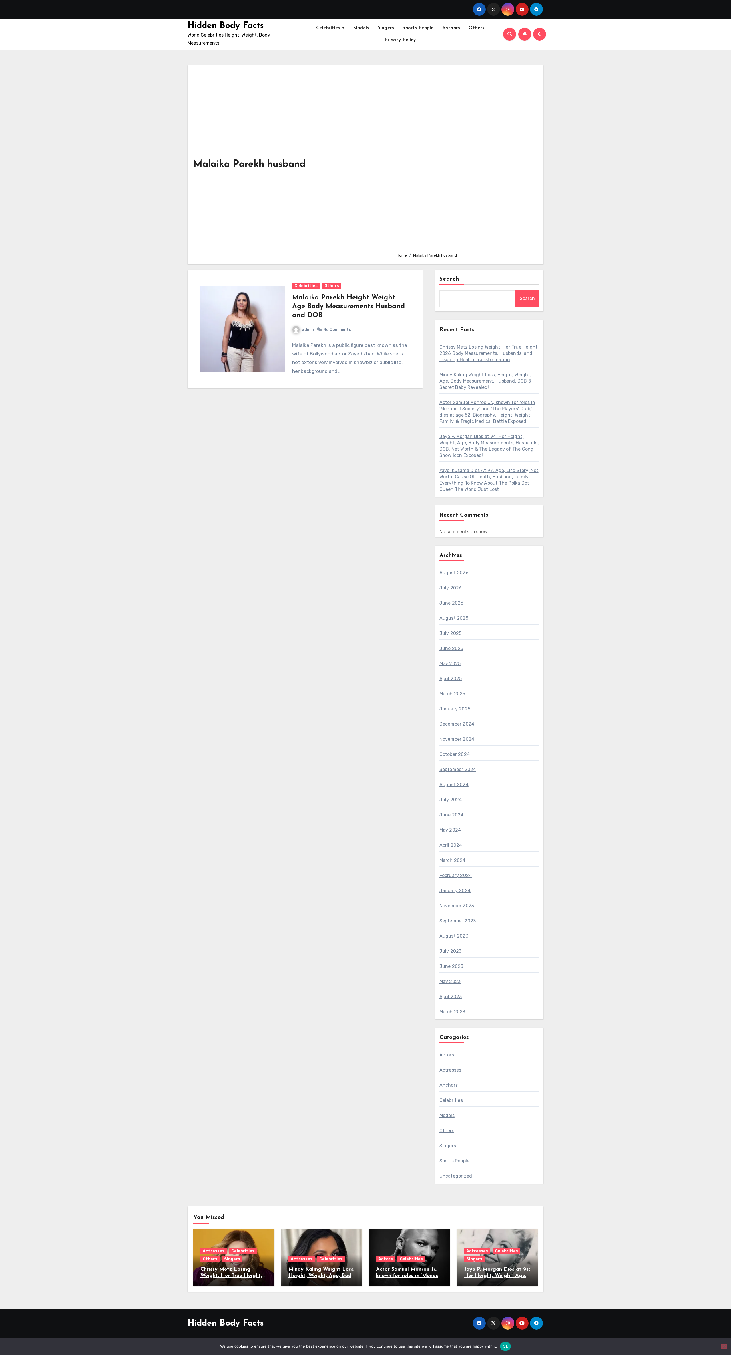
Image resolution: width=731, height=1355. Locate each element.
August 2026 (454, 572)
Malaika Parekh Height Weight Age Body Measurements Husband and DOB (348, 306)
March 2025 (452, 693)
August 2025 (453, 618)
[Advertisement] (465, 159)
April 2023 (450, 996)
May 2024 (450, 830)
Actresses (450, 1070)
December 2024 (457, 724)
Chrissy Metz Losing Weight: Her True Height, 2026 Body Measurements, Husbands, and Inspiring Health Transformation (489, 353)
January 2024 (455, 890)
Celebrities (329, 28)
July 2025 (450, 633)
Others (476, 28)
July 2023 (450, 951)
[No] (724, 1346)
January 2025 (454, 709)
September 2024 (457, 769)
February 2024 (455, 875)
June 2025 (451, 648)
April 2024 (450, 845)
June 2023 (451, 966)
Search (449, 279)
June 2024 (451, 815)
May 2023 (450, 981)
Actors (446, 1055)
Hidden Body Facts (226, 25)
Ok (505, 1346)
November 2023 (456, 905)
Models (361, 28)
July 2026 (450, 588)
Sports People (418, 28)
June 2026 (451, 603)
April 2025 (450, 678)
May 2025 (450, 663)
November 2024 (457, 739)
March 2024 (452, 860)
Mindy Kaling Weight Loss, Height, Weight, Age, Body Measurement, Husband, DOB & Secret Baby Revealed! (485, 381)
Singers (386, 28)
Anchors (451, 28)
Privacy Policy (400, 40)
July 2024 (450, 799)
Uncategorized (455, 1176)
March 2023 (452, 1011)
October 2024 (454, 754)
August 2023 (453, 936)
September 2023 (457, 921)
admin (308, 329)
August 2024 (454, 784)
